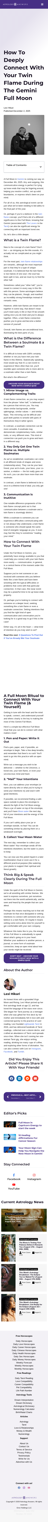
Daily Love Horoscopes (24, 1344)
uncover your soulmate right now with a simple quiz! (24, 385)
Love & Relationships (24, 1428)
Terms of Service (24, 1449)
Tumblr (21, 1052)
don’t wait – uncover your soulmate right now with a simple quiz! (24, 958)
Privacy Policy (24, 1452)
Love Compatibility (24, 1381)
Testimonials (24, 1456)
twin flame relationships (31, 261)
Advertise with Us (24, 1462)
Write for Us (24, 1459)
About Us (24, 1443)
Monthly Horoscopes (24, 1369)
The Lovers (31, 223)
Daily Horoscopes (24, 1341)
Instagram (36, 1049)
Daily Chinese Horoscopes (24, 1350)
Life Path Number (24, 1390)
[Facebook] (13, 1175)
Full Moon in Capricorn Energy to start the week (30, 1125)
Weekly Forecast (24, 1363)
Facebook (8, 1052)
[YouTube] (13, 1184)
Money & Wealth (24, 1431)
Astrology (24, 1422)
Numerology (24, 1434)
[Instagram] (34, 1175)
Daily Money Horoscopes (24, 1359)
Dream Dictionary (24, 1403)
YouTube (14, 1188)
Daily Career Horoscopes (24, 1347)
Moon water (23, 811)
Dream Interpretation (24, 1400)
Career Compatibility (24, 1384)
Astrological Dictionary (24, 1406)
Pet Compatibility (24, 1387)
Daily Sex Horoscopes (24, 1356)
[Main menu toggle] (42, 4)
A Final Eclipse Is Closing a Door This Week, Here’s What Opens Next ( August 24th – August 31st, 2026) (24, 1219)
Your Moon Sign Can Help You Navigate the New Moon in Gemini (31, 1151)
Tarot (6, 226)
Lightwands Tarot (32, 1024)
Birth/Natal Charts (24, 1412)
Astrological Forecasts (14, 1214)
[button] (41, 167)
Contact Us (24, 1446)
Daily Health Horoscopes (24, 1353)
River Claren (12, 1225)
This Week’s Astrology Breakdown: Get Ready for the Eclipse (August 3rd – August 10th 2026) (30, 1305)
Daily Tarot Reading (24, 1378)
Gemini (20, 179)
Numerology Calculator (24, 1409)
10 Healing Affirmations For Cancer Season (28, 1138)
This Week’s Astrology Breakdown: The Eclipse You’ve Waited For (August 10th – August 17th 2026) (30, 1275)
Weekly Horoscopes (24, 1366)
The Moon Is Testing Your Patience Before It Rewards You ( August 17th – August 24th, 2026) (31, 1246)
